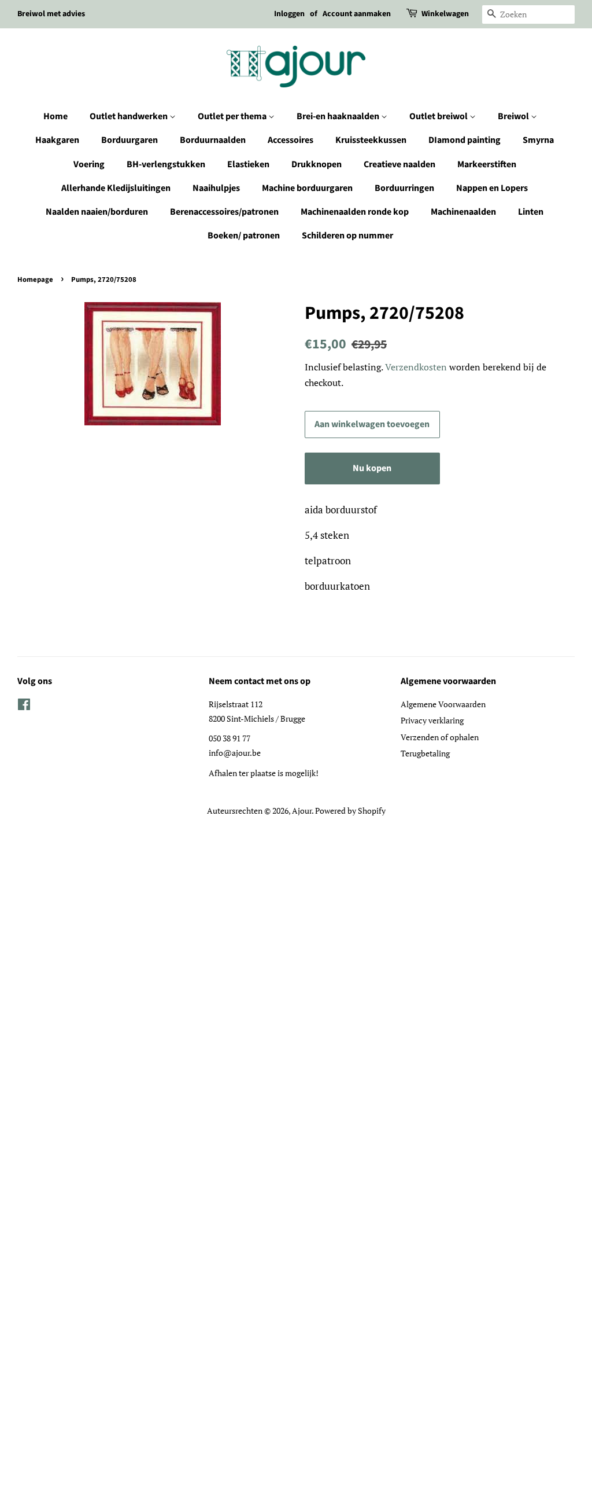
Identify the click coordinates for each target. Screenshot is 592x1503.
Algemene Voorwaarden (443, 704)
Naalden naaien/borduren (97, 211)
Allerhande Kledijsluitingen (116, 188)
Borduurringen (404, 188)
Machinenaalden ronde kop (355, 211)
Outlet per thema (233, 116)
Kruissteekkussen (370, 140)
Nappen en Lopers (492, 188)
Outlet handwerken (129, 116)
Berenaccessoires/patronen (224, 211)
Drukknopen (316, 164)
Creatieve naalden (399, 164)
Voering (89, 164)
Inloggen (289, 14)
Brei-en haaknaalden (339, 116)
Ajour (302, 810)
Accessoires (290, 140)
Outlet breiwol (439, 116)
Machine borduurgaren (307, 188)
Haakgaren (57, 140)
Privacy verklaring (432, 720)
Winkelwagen (445, 14)
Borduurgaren (129, 140)
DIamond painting (464, 140)
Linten (530, 211)
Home (55, 116)
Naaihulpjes (216, 188)
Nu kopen (372, 468)
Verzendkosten (416, 367)
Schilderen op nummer (347, 235)
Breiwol (514, 116)
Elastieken (248, 164)
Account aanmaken (357, 14)
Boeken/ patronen (244, 235)
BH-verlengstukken (166, 164)
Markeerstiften (486, 164)
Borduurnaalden (213, 140)
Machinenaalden (463, 211)
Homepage (35, 279)
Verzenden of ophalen (440, 737)
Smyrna (538, 140)
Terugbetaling (425, 753)
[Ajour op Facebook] (24, 706)
